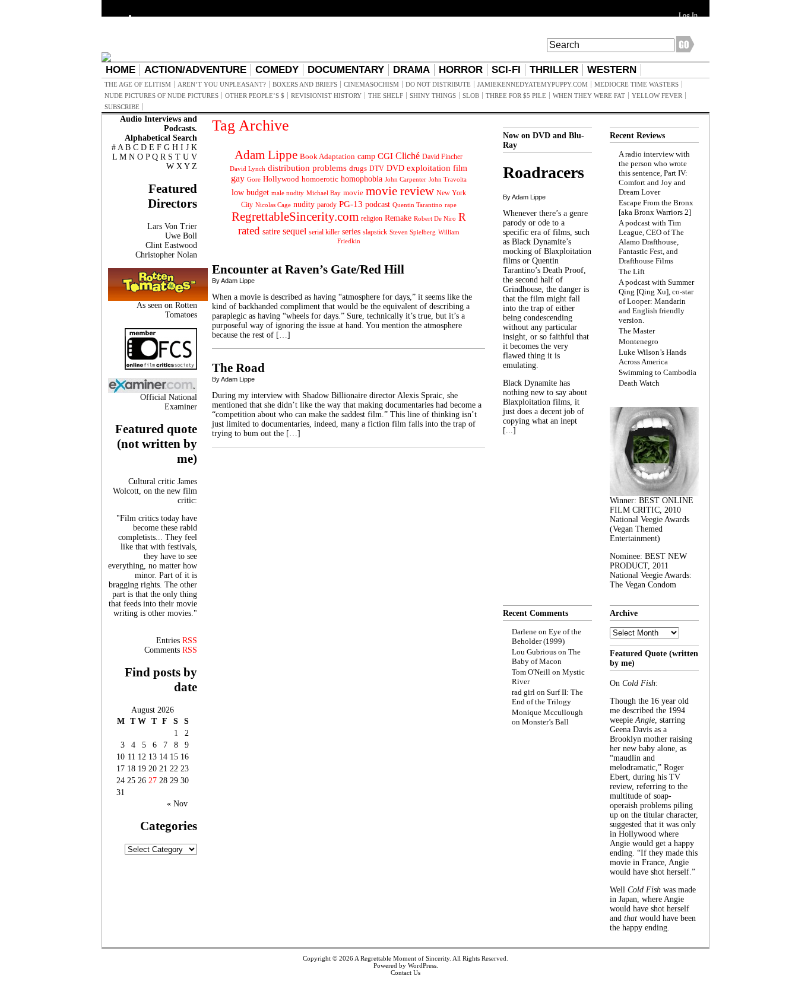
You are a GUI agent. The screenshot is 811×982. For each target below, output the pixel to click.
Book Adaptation (327, 156)
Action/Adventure (195, 69)
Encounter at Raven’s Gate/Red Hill (308, 269)
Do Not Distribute (438, 84)
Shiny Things (433, 95)
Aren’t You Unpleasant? (222, 84)
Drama (411, 69)
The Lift (632, 271)
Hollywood (281, 178)
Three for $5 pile (516, 95)
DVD (395, 168)
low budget (250, 192)
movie (353, 193)
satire (271, 231)
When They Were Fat (589, 95)
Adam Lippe (266, 155)
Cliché (407, 156)
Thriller (554, 69)
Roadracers (543, 172)
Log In (688, 15)
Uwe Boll (181, 235)
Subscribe (122, 106)
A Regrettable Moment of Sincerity (401, 958)
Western (611, 69)
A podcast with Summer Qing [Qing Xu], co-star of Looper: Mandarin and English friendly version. (656, 301)
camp (366, 156)
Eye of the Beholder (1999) (546, 636)
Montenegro (638, 341)
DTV (376, 168)
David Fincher (442, 156)
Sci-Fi (506, 69)
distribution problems (307, 168)
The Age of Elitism (137, 84)
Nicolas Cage (273, 205)
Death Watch (639, 383)
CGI (385, 156)
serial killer (324, 232)
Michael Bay (323, 192)
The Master (637, 330)
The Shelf (385, 95)
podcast (377, 204)
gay (238, 178)
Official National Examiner (168, 402)
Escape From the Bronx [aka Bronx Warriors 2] (656, 207)
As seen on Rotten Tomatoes (167, 310)
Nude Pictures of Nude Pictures (161, 95)
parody (327, 205)
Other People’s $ (254, 95)
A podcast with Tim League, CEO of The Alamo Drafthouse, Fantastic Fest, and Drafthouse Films (651, 241)
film (460, 168)
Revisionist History (326, 95)
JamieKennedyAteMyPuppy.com (532, 84)
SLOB (470, 95)
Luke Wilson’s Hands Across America (652, 357)
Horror (461, 69)
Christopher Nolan (166, 254)
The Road (238, 368)
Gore (254, 179)
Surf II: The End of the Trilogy (547, 697)
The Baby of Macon (546, 656)
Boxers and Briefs (305, 84)
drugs (358, 168)
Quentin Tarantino (417, 204)
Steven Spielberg (412, 232)
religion (371, 218)
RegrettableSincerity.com (295, 216)
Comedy (277, 69)
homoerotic (320, 179)
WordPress (422, 965)
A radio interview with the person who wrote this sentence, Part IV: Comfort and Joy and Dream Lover (654, 173)
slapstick (375, 232)
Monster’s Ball (545, 721)
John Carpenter (405, 179)
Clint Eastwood (171, 245)
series (351, 231)
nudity (304, 204)
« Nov (177, 803)
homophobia (361, 178)
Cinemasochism (371, 84)
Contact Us (405, 972)
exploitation (429, 168)
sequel (294, 231)
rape (451, 204)
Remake (398, 218)
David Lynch (247, 169)
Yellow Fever (657, 95)
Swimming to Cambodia (657, 372)
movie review (400, 191)
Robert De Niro (435, 218)
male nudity (287, 192)
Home (120, 69)
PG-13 (351, 204)
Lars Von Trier (172, 226)
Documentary (346, 69)
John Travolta (448, 179)
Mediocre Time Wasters (636, 84)
